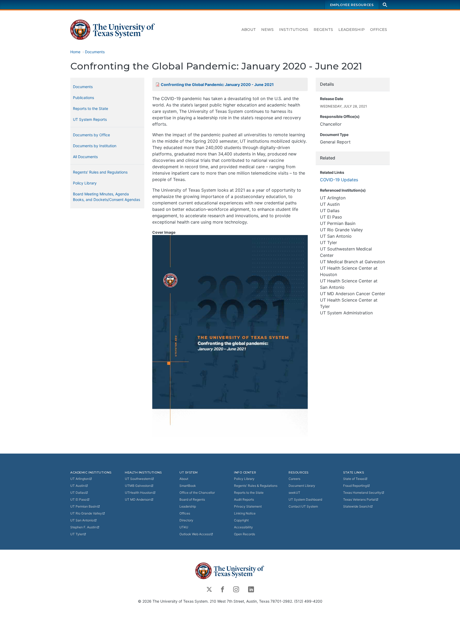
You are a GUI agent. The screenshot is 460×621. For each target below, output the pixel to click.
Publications (83, 97)
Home (75, 52)
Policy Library (85, 183)
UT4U (183, 527)
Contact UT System (303, 506)
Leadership (351, 29)
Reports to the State (90, 108)
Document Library (302, 486)
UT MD (137, 499)
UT (79, 479)
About (248, 29)
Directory (186, 520)
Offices (378, 29)
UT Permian (83, 506)
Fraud (355, 486)
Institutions (293, 29)
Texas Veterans (359, 499)
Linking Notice (245, 513)
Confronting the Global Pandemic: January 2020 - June (217, 84)
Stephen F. (83, 527)
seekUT (294, 493)
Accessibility (243, 527)
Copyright (241, 520)
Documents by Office (91, 135)
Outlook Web (194, 534)
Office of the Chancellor (197, 493)
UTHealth (139, 493)
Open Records (244, 534)
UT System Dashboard (305, 499)
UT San (82, 520)
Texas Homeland (362, 493)
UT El (78, 499)
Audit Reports (244, 499)
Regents (323, 29)
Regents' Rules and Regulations (100, 172)
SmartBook (187, 486)
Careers (294, 479)
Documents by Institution (94, 145)
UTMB (137, 486)
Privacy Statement (248, 506)
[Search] (385, 4)
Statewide (356, 506)
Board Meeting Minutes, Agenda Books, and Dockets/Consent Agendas (106, 197)
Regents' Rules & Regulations (255, 486)
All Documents (85, 156)
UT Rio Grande (86, 513)
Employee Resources (352, 5)
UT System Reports (90, 119)
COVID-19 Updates (339, 179)
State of (353, 479)
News (267, 29)
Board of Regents (192, 499)
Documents (95, 52)
